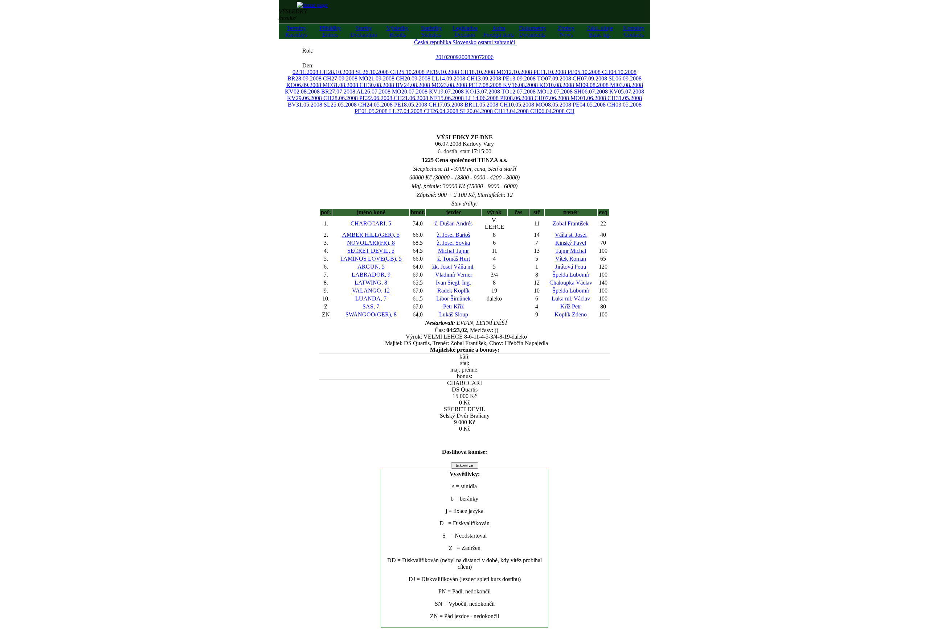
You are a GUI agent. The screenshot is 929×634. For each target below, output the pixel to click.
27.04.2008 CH (414, 111)
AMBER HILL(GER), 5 (371, 235)
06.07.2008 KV (600, 91)
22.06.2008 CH (384, 98)
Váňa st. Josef (571, 235)
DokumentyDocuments (532, 31)
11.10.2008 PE (557, 72)
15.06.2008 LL (455, 98)
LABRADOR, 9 (371, 275)
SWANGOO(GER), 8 (371, 314)
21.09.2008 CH (386, 78)
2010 (441, 57)
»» (321, 50)
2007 (476, 57)
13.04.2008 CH (521, 111)
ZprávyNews (566, 31)
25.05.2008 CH (349, 104)
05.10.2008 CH (592, 72)
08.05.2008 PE (562, 104)
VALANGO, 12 (371, 290)
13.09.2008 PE (492, 78)
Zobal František (571, 223)
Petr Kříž (453, 306)
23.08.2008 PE (458, 85)
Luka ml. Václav (571, 298)
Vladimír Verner (453, 275)
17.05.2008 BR (454, 104)
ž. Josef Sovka (453, 243)
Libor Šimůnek (453, 298)
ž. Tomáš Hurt (453, 259)
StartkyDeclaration (364, 31)
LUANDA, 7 (370, 298)
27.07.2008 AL (346, 91)
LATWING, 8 (371, 282)
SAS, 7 (371, 306)
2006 (488, 57)
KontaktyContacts (633, 31)
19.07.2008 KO (456, 91)
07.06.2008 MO (561, 98)
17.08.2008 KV (493, 85)
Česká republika (432, 42)
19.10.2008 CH (451, 72)
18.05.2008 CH (419, 104)
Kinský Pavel (570, 243)
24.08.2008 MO (422, 85)
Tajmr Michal (570, 251)
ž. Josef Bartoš (453, 235)
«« (295, 50)
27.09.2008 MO (349, 78)
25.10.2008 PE (415, 72)
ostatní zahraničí (496, 42)
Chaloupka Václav (570, 282)
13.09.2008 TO (527, 78)
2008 (464, 57)
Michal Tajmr (453, 251)
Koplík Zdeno (570, 314)
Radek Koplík (453, 290)
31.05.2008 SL (313, 104)
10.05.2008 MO (526, 104)
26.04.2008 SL (449, 111)
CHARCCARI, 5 (371, 223)
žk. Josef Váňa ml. (453, 267)
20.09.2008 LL (421, 78)
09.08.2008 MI (599, 85)
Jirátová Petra (570, 267)
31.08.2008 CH (350, 85)
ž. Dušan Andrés (453, 223)
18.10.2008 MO (487, 72)
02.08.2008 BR (311, 91)
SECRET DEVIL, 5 (370, 251)
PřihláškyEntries (330, 31)
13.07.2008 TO (491, 91)
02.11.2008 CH (310, 72)
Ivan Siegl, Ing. (453, 282)
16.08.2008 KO (530, 85)
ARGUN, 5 (371, 267)
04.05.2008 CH (597, 104)
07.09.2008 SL (598, 78)
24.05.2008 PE (384, 104)
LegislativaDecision (465, 31)
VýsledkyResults (397, 31)
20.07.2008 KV (419, 91)
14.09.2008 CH (457, 78)
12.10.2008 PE (523, 72)
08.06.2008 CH (525, 98)
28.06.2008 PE (349, 98)
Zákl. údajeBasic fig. (600, 31)
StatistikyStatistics (431, 31)
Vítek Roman (570, 259)
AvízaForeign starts (498, 31)
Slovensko (464, 42)
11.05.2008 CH (490, 104)
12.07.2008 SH (564, 91)
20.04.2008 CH (485, 111)
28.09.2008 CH (313, 78)
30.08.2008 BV (386, 85)
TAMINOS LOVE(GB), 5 (371, 259)
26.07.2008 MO (382, 91)
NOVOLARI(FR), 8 (371, 243)
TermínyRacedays (296, 31)
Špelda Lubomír (570, 275)
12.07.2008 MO (528, 91)
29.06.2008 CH (314, 98)
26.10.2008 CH (380, 72)
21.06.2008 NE (420, 98)
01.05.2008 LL (378, 111)
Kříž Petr (570, 306)
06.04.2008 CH (556, 111)
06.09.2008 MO (313, 85)
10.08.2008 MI (565, 85)
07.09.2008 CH (563, 78)
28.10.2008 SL (345, 72)
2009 (453, 57)
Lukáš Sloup (453, 314)
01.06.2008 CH (598, 98)
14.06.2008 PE (489, 98)
